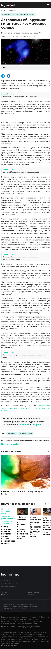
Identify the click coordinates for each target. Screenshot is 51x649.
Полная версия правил (10, 646)
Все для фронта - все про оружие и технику (18, 14)
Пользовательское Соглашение (14, 621)
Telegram (36, 425)
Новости (4, 594)
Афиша (4, 592)
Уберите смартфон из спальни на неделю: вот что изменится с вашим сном (22, 528)
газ (30, 433)
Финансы (30, 594)
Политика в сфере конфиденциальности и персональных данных (22, 622)
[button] (45, 451)
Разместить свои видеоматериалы (23, 619)
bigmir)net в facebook (11, 444)
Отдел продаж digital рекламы (29, 627)
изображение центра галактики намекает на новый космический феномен (25, 408)
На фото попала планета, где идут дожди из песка (22, 492)
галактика (23, 433)
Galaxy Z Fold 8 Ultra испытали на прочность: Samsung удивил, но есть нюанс (35, 527)
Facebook (24, 425)
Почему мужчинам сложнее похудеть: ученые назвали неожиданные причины (8, 535)
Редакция (34, 617)
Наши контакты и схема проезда (14, 617)
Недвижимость (33, 592)
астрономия (11, 433)
